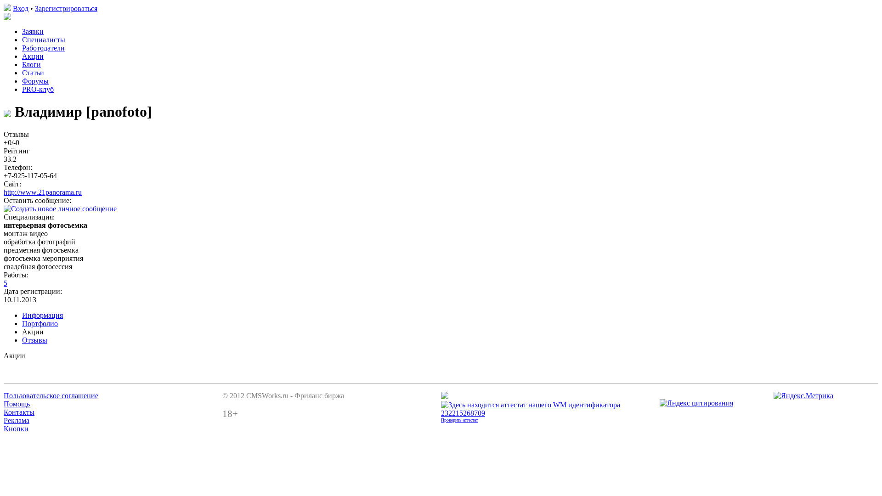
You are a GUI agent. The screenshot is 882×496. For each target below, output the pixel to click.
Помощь (17, 404)
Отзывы (34, 340)
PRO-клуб (38, 89)
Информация (42, 315)
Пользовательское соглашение (51, 396)
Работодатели (43, 48)
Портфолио (40, 323)
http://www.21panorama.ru (43, 192)
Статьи (33, 73)
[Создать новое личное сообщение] (60, 209)
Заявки (33, 31)
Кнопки (16, 429)
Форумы (35, 81)
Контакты (19, 412)
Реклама (16, 420)
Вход (20, 8)
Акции (33, 56)
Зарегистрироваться (66, 8)
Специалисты (43, 40)
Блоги (31, 64)
